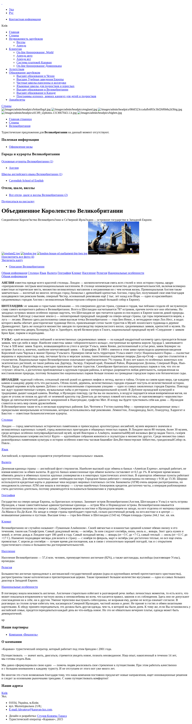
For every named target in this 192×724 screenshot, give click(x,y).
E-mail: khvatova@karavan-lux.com (30, 709)
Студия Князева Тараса (52, 715)
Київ (5, 693)
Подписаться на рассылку (18, 201)
